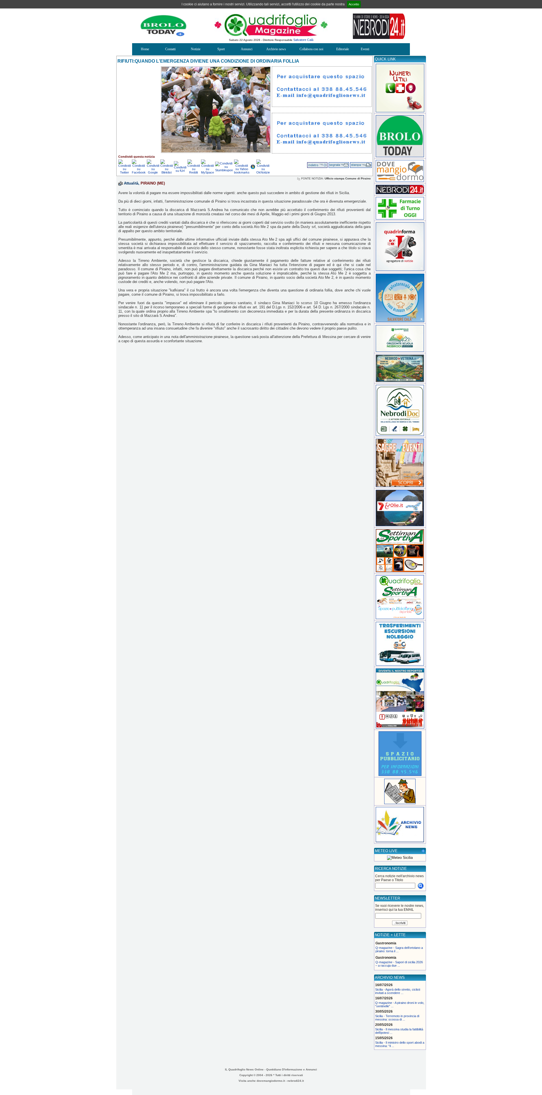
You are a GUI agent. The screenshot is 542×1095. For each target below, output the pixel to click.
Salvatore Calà (303, 39)
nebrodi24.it (295, 1080)
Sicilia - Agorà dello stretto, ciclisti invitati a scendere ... (397, 991)
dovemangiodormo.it (271, 1080)
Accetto (354, 4)
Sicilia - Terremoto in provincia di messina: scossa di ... (397, 1017)
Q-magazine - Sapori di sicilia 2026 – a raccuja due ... (399, 963)
